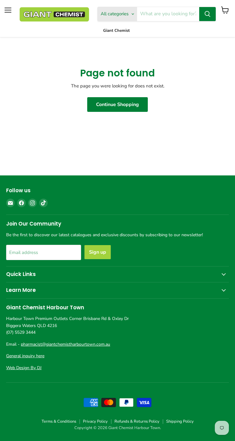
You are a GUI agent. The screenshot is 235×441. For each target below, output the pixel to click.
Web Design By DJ (24, 368)
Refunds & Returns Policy (136, 421)
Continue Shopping (117, 104)
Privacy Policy (95, 421)
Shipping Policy (180, 421)
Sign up (97, 252)
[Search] (207, 14)
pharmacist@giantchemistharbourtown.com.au (65, 344)
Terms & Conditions (59, 421)
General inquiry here (25, 356)
